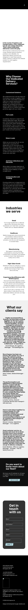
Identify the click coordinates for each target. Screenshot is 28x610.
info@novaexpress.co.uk (8, 574)
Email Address (9, 522)
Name (7, 517)
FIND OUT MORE (14, 480)
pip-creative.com (20, 604)
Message (8, 537)
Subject (8, 532)
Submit (9, 544)
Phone (7, 527)
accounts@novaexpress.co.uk (10, 575)
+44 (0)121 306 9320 (7, 572)
